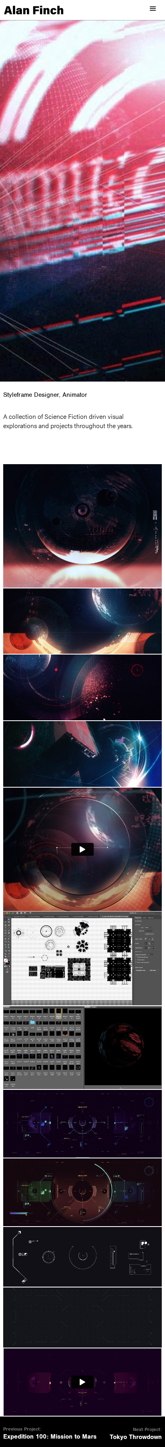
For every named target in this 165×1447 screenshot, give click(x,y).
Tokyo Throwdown (136, 1437)
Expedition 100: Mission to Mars (50, 1437)
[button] (153, 9)
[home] (31, 10)
